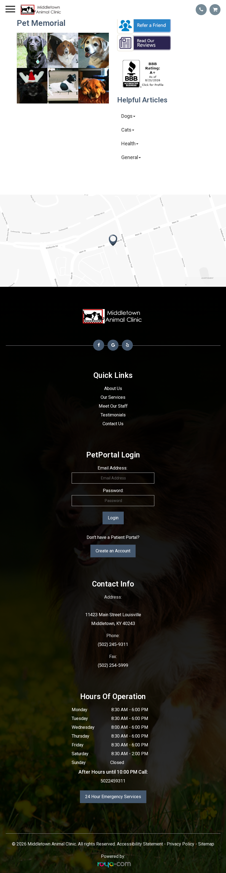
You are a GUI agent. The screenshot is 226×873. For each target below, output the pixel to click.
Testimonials (113, 415)
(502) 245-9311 (113, 644)
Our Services (113, 397)
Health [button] (128, 143)
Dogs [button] (127, 116)
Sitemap (206, 844)
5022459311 (113, 781)
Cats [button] (126, 130)
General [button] (129, 157)
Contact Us (113, 423)
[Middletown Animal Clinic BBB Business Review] (144, 86)
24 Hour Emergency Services (113, 796)
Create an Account (113, 550)
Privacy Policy (180, 844)
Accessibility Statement (140, 844)
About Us (113, 388)
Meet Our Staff (113, 406)
